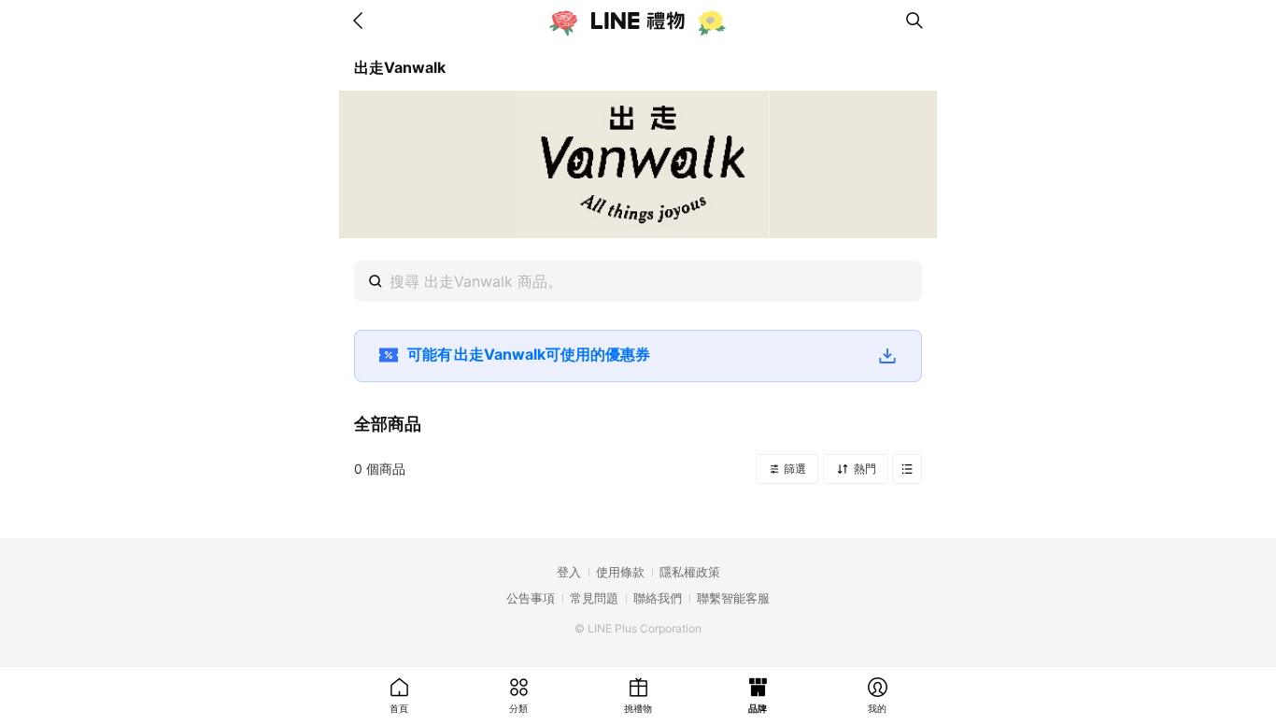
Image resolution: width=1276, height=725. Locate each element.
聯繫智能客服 (733, 597)
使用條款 (620, 571)
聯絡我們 (657, 597)
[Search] (914, 20)
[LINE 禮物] (638, 20)
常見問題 (594, 597)
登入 (569, 571)
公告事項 (530, 597)
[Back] (361, 20)
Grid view (907, 469)
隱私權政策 (689, 571)
